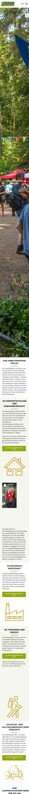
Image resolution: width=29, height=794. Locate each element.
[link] (27, 15)
